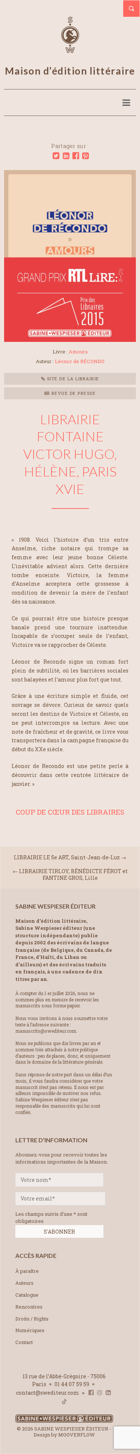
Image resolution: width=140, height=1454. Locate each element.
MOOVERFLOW (76, 1434)
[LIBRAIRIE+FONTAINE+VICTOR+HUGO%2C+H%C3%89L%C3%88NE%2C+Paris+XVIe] (56, 156)
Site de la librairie (72, 378)
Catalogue (26, 1294)
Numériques (29, 1330)
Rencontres (29, 1306)
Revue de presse (73, 393)
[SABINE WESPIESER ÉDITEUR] (70, 49)
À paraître (27, 1271)
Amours (78, 351)
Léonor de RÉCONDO (80, 361)
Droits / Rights (32, 1318)
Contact (24, 1342)
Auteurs (24, 1283)
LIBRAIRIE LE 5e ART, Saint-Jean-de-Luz (67, 857)
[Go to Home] (64, 1421)
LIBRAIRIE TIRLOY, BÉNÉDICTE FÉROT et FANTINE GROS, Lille (73, 874)
